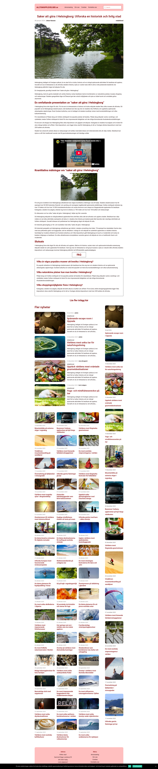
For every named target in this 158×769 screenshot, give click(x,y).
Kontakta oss (92, 7)
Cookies (83, 7)
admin (76, 313)
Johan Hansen (51, 20)
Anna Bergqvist (83, 361)
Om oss (77, 7)
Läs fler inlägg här (79, 300)
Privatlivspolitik (137, 766)
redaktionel (119, 20)
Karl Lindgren (82, 385)
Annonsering (69, 7)
